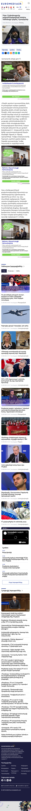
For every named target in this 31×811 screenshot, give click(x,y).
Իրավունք (23, 773)
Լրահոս (12, 50)
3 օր (4, 271)
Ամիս (18, 271)
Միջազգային (24, 768)
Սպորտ (20, 442)
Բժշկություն (24, 765)
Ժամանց (13, 765)
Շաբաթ (11, 271)
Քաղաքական (22, 302)
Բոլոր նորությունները (15, 582)
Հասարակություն (23, 524)
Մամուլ (21, 23)
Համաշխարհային (23, 328)
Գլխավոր (5, 50)
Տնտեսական (4, 771)
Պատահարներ (5, 773)
